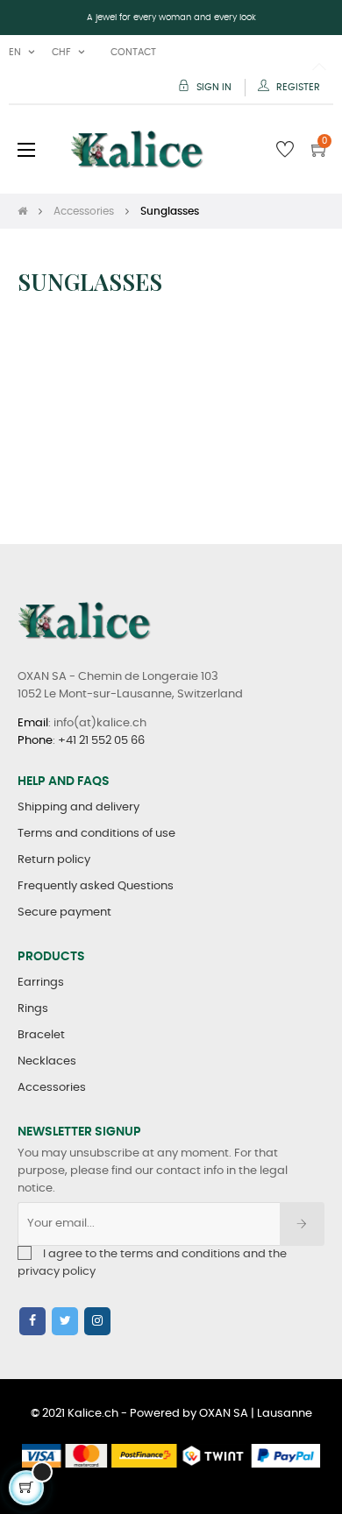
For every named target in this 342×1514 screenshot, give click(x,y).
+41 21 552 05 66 (101, 740)
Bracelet (41, 1035)
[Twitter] (65, 1321)
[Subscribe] (302, 1224)
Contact (133, 52)
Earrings (41, 982)
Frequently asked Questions (96, 886)
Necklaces (47, 1061)
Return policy (54, 860)
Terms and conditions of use (96, 833)
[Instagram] (97, 1321)
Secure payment (64, 912)
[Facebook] (32, 1321)
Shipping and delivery (78, 807)
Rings (33, 1009)
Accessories (52, 1087)
